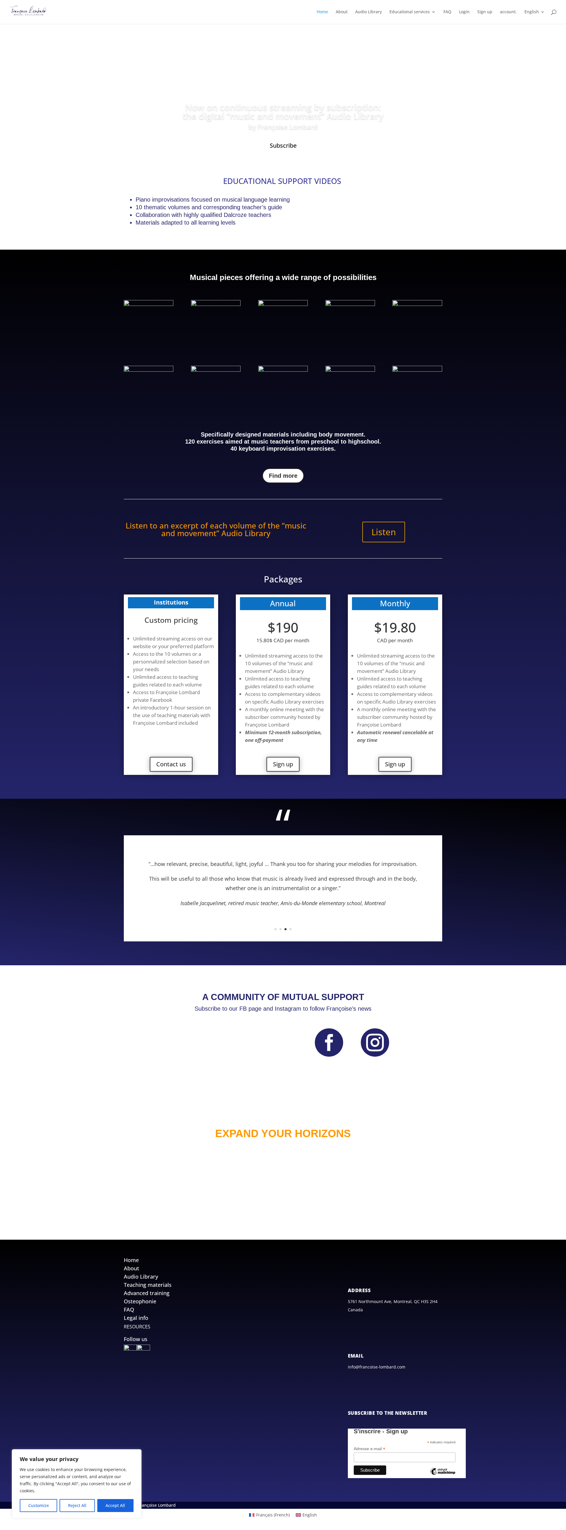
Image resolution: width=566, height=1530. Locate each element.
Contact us (171, 764)
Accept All (115, 1505)
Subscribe (283, 145)
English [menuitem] (309, 1515)
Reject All (77, 1505)
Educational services (409, 12)
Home (322, 12)
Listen (383, 532)
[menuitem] (534, 17)
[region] (77, 1483)
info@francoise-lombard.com (376, 1367)
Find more (283, 475)
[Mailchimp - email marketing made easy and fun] (442, 1475)
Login (464, 12)
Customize (38, 1505)
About (342, 12)
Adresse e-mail (369, 1449)
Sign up (484, 12)
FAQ (447, 12)
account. (508, 12)
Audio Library (368, 12)
